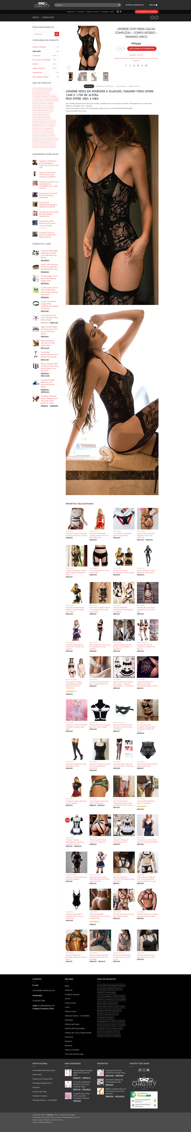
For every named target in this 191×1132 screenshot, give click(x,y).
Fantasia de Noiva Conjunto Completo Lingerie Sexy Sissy (76, 727)
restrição (51, 135)
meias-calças (149, 58)
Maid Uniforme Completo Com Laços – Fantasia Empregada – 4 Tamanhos (123, 684)
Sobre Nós (37, 1075)
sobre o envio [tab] (134, 86)
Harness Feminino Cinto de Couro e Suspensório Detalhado (100, 766)
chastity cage (38, 100)
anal (34, 89)
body (120, 58)
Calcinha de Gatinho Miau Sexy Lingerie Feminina (99, 683)
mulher (36, 132)
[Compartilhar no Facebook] (126, 65)
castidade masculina (40, 96)
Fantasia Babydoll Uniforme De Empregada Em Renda (123, 610)
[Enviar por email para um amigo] (134, 65)
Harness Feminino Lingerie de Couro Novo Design (100, 726)
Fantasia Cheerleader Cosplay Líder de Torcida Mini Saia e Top (99, 535)
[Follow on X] (121, 12)
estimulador (37, 118)
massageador (48, 128)
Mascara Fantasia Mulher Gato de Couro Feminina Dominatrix (122, 727)
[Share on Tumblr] (142, 65)
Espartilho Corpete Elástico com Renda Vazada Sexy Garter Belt (100, 610)
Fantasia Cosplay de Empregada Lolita (121, 841)
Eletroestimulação (40, 77)
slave (35, 143)
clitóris (35, 103)
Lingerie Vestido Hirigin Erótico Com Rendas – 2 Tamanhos (122, 647)
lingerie (125, 58)
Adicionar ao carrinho (141, 49)
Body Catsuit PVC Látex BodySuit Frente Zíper (146, 571)
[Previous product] (156, 17)
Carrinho (68, 990)
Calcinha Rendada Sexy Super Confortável (146, 802)
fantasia (47, 118)
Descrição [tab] (89, 86)
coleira (42, 103)
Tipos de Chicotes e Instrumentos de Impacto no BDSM (47, 174)
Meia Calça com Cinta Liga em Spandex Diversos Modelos (100, 647)
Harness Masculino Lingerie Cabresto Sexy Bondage (147, 915)
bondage (48, 89)
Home (67, 999)
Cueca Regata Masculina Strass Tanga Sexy (99, 802)
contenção (37, 107)
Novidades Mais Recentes (43, 1070)
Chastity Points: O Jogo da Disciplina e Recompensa (48, 235)
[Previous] (69, 48)
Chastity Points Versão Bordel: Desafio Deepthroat (49, 214)
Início (35, 17)
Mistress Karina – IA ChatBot (77, 1016)
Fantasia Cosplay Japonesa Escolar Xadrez (76, 802)
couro (45, 107)
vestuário (44, 146)
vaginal (36, 146)
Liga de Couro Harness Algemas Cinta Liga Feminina (145, 535)
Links (67, 1007)
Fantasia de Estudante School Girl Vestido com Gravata (75, 647)
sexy (43, 139)
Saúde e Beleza (39, 47)
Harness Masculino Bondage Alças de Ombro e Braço (76, 957)
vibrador (52, 146)
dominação (37, 114)
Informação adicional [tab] (104, 86)
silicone (49, 139)
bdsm (40, 89)
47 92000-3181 (38, 1001)
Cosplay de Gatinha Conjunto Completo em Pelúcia (146, 647)
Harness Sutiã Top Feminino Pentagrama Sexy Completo (124, 879)
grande (35, 125)
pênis (44, 135)
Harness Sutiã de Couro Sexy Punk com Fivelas (146, 956)
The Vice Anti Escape (74, 1054)
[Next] (107, 48)
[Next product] (152, 17)
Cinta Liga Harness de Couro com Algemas (98, 841)
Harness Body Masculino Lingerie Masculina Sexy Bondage (99, 957)
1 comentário (46, 228)
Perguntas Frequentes (42, 1079)
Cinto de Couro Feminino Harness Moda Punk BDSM (147, 841)
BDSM (35, 64)
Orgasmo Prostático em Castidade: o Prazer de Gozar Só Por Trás (49, 164)
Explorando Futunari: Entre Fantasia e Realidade (48, 195)
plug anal (36, 135)
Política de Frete (72, 1024)
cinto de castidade (51, 100)
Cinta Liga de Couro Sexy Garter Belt (99, 571)
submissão (43, 143)
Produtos (71, 12)
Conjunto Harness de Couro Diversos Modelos (76, 878)
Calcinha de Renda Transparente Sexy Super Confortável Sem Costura (123, 803)
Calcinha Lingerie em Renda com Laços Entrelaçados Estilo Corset (147, 684)
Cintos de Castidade (41, 60)
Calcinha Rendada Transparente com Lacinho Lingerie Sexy (100, 916)
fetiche (52, 121)
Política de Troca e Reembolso (78, 1033)
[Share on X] (130, 65)
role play (36, 139)
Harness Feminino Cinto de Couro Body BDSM (123, 915)
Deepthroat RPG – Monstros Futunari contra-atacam (47, 223)
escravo (46, 114)
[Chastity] (41, 5)
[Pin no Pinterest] (138, 65)
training (51, 143)
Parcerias (69, 1020)
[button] (153, 5)
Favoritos (80, 12)
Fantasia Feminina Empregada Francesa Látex (123, 571)
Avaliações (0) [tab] (121, 86)
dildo (51, 107)
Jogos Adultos (38, 68)
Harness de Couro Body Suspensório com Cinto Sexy (146, 610)
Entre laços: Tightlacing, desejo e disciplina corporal (48, 205)
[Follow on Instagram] (118, 12)
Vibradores (37, 72)
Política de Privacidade (75, 1028)
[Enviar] (119, 5)
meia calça (140, 58)
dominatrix (48, 110)
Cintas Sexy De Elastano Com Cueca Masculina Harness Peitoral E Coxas (146, 879)
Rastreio (104, 12)
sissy (55, 139)
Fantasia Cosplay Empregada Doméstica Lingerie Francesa (75, 842)
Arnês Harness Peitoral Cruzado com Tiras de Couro (122, 957)
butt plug (45, 93)
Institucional (70, 1003)
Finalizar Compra (72, 994)
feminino (45, 121)
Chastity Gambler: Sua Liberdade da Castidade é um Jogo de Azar (48, 185)
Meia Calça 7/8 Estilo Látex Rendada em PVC (76, 765)
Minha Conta (70, 1011)
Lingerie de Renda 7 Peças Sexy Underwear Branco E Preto (76, 572)
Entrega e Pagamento (42, 1083)
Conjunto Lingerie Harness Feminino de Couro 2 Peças (76, 534)
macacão (132, 58)
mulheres (44, 132)
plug (51, 132)
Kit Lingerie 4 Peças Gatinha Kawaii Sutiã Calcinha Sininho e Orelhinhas (74, 685)
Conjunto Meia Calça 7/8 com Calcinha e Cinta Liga (123, 765)
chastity (53, 96)
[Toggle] (57, 55)
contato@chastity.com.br (43, 990)
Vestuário (36, 51)
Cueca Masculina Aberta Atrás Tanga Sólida (122, 534)
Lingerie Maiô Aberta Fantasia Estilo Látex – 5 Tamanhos (75, 916)
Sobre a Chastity (93, 12)
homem (43, 125)
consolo (49, 103)
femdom (36, 121)
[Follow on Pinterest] (148, 1070)
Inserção (36, 55)
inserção (51, 125)
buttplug (36, 93)
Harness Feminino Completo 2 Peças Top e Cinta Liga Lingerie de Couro (146, 728)
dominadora (37, 110)
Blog (112, 12)
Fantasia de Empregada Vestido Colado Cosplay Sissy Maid (75, 610)
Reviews (68, 1046)
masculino (37, 128)
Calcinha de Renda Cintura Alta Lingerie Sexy (147, 765)
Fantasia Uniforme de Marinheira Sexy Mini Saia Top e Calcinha (99, 879)
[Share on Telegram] (146, 65)
